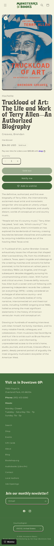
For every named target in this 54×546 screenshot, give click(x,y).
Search (8, 425)
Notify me (27, 178)
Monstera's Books (30, 536)
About (8, 449)
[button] (5, 5)
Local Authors (12, 478)
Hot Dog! (34, 539)
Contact (9, 472)
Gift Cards (10, 443)
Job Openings (12, 484)
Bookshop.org (12, 460)
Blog (7, 454)
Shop (7, 431)
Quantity (6, 156)
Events (8, 437)
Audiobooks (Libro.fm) (16, 466)
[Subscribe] (45, 501)
